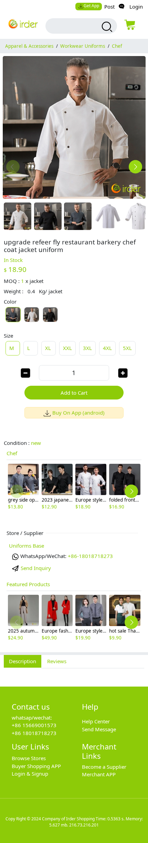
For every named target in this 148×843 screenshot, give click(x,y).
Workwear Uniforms (82, 46)
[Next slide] (135, 167)
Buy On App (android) (78, 412)
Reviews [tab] (56, 661)
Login (136, 6)
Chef (117, 46)
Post (109, 6)
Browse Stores (29, 758)
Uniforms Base (26, 545)
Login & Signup (30, 773)
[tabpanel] (74, 673)
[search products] (105, 26)
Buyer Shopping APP (36, 766)
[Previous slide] (13, 167)
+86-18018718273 (90, 555)
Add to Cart (74, 392)
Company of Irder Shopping (68, 819)
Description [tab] (22, 661)
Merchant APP (99, 774)
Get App (91, 6)
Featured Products (28, 584)
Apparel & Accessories (29, 46)
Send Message (99, 729)
